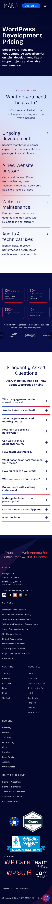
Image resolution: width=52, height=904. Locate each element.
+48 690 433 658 (10, 577)
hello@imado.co (9, 573)
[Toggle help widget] (46, 898)
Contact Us (31, 5)
